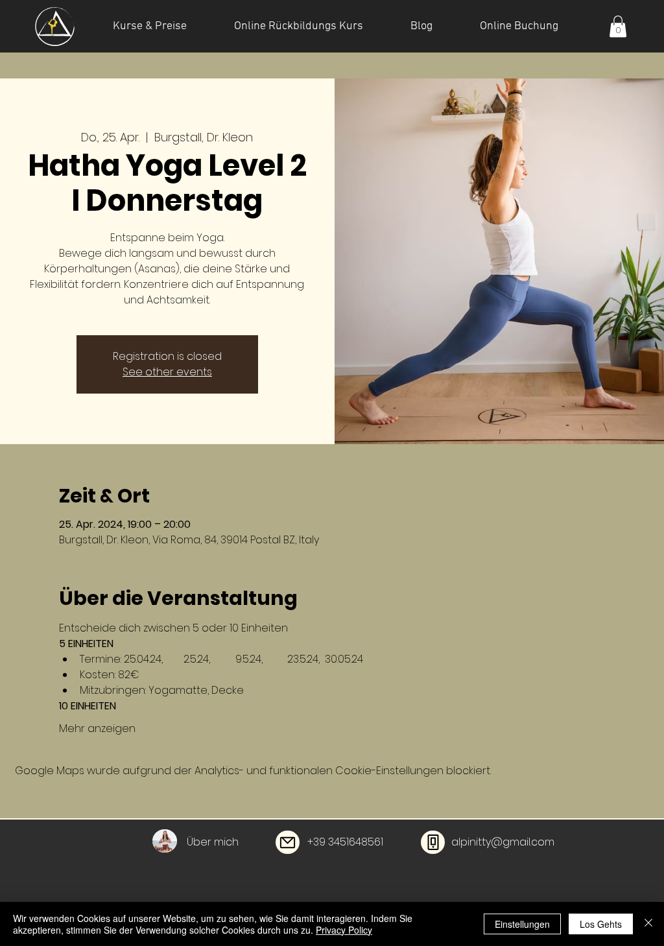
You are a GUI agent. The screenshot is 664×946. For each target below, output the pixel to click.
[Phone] (433, 842)
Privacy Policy (344, 929)
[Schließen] (648, 924)
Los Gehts (601, 923)
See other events (167, 371)
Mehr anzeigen (97, 729)
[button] (618, 26)
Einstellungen (522, 923)
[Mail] (288, 842)
